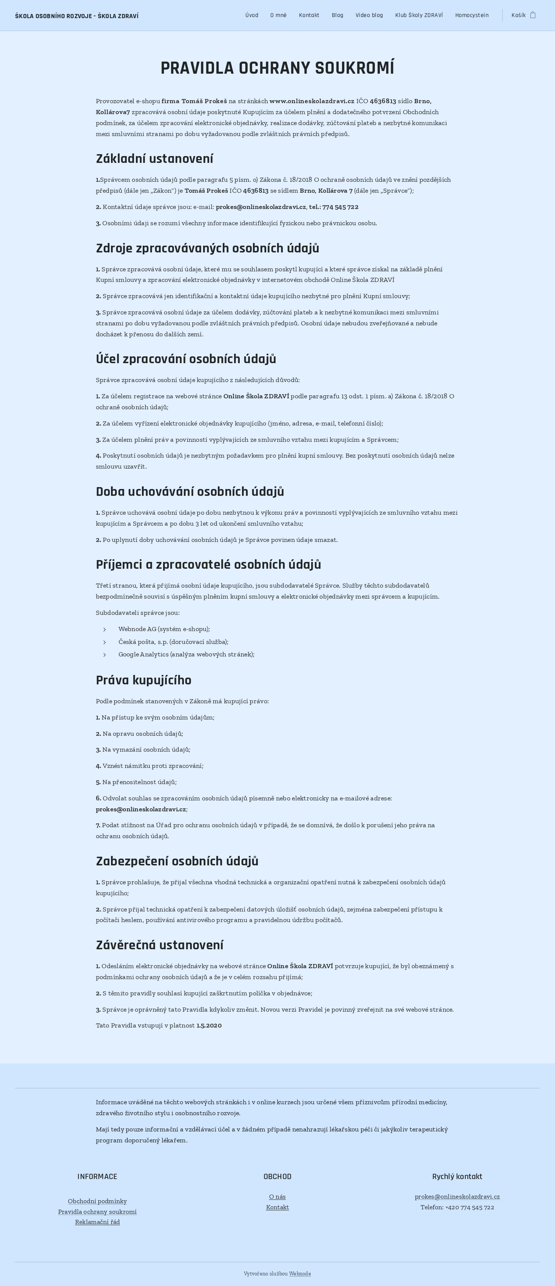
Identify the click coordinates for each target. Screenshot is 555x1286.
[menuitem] (254, 15)
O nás (277, 1196)
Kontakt (277, 1207)
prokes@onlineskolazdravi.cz (457, 1196)
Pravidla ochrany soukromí (97, 1211)
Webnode (300, 1274)
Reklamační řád (97, 1222)
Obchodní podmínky (97, 1201)
